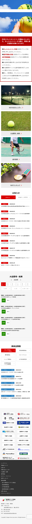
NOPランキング (4, 478)
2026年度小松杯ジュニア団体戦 (13, 296)
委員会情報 (3, 480)
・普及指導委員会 (5, 484)
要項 (8, 300)
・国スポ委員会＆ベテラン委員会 (8, 482)
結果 (4, 300)
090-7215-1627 (7, 509)
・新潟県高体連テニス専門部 (7, 489)
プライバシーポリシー (6, 493)
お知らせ (3, 467)
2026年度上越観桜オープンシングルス (13, 307)
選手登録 (3, 474)
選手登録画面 (6, 57)
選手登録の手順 (8, 54)
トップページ (4, 463)
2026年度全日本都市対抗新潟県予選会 (13, 329)
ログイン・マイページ (6, 476)
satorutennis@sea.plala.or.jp (10, 513)
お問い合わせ (4, 491)
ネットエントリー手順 (10, 49)
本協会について (4, 465)
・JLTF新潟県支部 (5, 486)
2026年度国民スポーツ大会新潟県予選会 (13, 318)
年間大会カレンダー (5, 469)
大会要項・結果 (4, 471)
